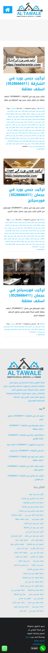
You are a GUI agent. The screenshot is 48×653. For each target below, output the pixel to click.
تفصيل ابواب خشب (21, 540)
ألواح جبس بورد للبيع (39, 111)
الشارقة (13, 108)
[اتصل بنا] (43, 648)
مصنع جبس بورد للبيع (19, 244)
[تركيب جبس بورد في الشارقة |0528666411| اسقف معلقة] (24, 60)
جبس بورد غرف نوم (12, 133)
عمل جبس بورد (40, 244)
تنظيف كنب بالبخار (21, 556)
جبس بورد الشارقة (18, 130)
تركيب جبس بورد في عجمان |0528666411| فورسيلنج (27, 195)
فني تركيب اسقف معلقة (19, 138)
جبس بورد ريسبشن (34, 133)
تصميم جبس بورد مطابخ (38, 236)
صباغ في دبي (31, 138)
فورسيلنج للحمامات (13, 141)
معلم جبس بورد (33, 146)
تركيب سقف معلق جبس (31, 127)
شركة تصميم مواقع (35, 638)
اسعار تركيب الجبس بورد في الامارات (31, 511)
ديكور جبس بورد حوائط (27, 241)
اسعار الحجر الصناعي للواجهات (33, 502)
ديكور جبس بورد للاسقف (12, 241)
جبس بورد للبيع (40, 138)
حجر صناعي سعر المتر (21, 565)
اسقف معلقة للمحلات (12, 114)
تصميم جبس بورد (24, 233)
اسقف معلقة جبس (24, 114)
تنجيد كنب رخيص (22, 548)
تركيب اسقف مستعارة (15, 222)
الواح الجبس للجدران (28, 222)
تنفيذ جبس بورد (11, 236)
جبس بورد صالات (23, 133)
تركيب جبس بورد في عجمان (24, 230)
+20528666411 (39, 644)
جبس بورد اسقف (30, 130)
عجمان (13, 219)
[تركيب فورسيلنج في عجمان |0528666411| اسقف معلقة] (24, 272)
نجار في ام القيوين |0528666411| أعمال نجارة (25, 444)
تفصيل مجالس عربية (17, 544)
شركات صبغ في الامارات (35, 569)
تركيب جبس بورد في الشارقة (36, 228)
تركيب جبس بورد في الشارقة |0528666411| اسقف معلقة (25, 84)
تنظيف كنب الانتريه (37, 556)
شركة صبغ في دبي (18, 590)
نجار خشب (23, 610)
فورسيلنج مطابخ (40, 143)
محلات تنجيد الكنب (18, 602)
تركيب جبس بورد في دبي (23, 124)
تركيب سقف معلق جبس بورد (14, 127)
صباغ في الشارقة (20, 594)
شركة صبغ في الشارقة (35, 590)
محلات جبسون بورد (18, 143)
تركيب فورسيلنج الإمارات (21, 326)
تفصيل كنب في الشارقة (35, 544)
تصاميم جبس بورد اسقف (37, 233)
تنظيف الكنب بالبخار (20, 552)
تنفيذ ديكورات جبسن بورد (26, 238)
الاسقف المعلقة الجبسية (37, 116)
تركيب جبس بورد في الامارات (36, 122)
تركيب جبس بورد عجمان (29, 225)
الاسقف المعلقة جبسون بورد (21, 116)
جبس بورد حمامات (37, 565)
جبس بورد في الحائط (38, 135)
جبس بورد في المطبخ (12, 135)
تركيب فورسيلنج (40, 130)
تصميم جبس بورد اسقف (12, 233)
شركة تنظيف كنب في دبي (34, 581)
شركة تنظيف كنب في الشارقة (33, 577)
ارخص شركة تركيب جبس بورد (23, 111)
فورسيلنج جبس (24, 141)
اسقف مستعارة (17, 515)
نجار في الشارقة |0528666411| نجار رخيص (26, 450)
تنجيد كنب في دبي (36, 552)
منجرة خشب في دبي (36, 610)
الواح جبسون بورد (30, 119)
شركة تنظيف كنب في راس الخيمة (31, 585)
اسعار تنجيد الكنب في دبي (34, 515)
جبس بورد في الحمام (25, 135)
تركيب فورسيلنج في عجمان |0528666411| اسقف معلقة (27, 295)
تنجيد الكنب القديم (37, 548)
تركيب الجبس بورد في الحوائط (15, 119)
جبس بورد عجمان (13, 238)
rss (40, 409)
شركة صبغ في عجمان (36, 594)
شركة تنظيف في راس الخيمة (33, 573)
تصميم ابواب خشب (37, 540)
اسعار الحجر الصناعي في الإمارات (32, 498)
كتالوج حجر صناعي (25, 598)
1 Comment (35, 247)
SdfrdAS (42, 108)
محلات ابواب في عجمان (35, 602)
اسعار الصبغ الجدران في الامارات (32, 506)
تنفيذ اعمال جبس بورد (23, 236)
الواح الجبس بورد (40, 222)
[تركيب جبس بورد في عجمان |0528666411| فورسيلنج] (24, 171)
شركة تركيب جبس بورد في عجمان (28, 329)
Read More (41, 149)
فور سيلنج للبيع (33, 141)
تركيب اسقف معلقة (22, 519)
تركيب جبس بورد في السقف (18, 122)
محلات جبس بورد (29, 143)
